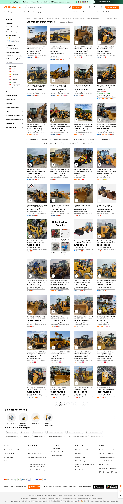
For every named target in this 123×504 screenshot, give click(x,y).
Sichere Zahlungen (33, 450)
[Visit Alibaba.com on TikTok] (119, 472)
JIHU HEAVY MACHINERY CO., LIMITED (60, 289)
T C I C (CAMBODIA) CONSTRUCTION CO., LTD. (37, 132)
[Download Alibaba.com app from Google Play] (112, 487)
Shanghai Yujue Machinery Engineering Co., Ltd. (37, 213)
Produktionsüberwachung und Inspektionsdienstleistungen (37, 465)
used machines (97, 436)
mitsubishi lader (56, 143)
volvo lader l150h (12, 432)
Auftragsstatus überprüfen (107, 457)
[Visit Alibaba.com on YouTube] (116, 472)
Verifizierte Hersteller (58, 452)
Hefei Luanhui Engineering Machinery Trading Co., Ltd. (60, 213)
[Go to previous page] (56, 404)
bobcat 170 (26, 432)
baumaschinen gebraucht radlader (78, 436)
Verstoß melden (80, 470)
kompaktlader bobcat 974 (75, 432)
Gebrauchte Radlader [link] (92, 18)
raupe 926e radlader (85, 143)
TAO (75, 495)
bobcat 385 (27, 436)
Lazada (60, 495)
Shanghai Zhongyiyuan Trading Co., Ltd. (106, 213)
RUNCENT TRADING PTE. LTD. (83, 324)
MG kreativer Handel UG (81, 177)
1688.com (40, 495)
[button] (70, 7)
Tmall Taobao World (50, 495)
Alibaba (29, 18)
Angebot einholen (57, 455)
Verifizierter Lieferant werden (108, 461)
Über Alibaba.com (9, 446)
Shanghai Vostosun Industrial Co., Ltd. (60, 58)
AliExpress (32, 495)
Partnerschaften (104, 464)
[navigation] (14, 211)
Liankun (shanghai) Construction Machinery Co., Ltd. (83, 289)
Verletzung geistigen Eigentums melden (84, 465)
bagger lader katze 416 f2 (94, 432)
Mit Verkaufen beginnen (106, 453)
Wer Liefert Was (89, 495)
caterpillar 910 (70, 143)
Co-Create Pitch (9, 453)
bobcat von (93, 139)
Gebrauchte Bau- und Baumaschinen (73, 18)
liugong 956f (33, 139)
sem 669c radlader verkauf (56, 436)
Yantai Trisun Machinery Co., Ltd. (37, 55)
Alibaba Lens (8, 486)
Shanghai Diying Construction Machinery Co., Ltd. (37, 177)
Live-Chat (78, 453)
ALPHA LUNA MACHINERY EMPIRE (83, 360)
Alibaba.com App (85, 486)
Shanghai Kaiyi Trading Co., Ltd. (59, 132)
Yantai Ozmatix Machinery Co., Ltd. (106, 97)
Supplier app (48, 486)
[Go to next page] (87, 404)
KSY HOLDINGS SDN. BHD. (105, 324)
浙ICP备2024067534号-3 (110, 501)
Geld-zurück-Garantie (34, 453)
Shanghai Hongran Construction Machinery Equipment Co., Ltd (83, 213)
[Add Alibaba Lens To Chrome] (34, 487)
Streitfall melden (80, 457)
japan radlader (39, 436)
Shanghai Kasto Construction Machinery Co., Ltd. (37, 289)
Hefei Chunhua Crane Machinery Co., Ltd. (106, 55)
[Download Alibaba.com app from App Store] (98, 487)
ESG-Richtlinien (8, 457)
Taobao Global (68, 495)
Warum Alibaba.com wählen (12, 450)
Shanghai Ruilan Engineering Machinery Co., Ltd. (106, 289)
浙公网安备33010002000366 (93, 501)
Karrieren (6, 461)
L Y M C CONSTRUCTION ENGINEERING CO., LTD (83, 132)
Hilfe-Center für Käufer (82, 450)
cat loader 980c (38, 432)
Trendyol (80, 495)
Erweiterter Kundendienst (35, 461)
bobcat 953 (45, 139)
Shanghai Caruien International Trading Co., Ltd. (37, 249)
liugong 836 (105, 139)
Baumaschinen (38, 18)
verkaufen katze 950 (79, 139)
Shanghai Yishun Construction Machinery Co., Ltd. (37, 93)
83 (83, 404)
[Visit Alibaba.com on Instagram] (112, 472)
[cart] (95, 7)
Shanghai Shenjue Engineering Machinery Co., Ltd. (60, 324)
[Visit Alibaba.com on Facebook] (100, 472)
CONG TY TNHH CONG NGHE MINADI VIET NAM (37, 360)
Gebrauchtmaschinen (52, 18)
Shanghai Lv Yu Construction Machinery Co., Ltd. (37, 324)
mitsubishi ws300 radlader (56, 432)
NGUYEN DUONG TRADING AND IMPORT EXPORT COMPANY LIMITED (83, 55)
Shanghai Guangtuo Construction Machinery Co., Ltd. (106, 249)
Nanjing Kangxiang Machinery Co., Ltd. (83, 249)
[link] (120, 485)
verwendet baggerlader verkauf (38, 143)
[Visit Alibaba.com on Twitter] (108, 472)
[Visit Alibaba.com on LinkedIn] (104, 472)
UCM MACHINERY (56, 360)
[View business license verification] (79, 501)
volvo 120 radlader (13, 436)
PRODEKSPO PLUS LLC (104, 177)
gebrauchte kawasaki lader (61, 139)
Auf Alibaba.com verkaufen (107, 450)
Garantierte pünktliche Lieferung (37, 457)
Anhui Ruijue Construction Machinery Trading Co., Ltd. (83, 93)
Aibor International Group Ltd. (105, 132)
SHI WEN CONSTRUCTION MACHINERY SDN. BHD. (60, 93)
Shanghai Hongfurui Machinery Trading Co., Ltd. (60, 177)
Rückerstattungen (80, 461)
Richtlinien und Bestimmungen (37, 470)
